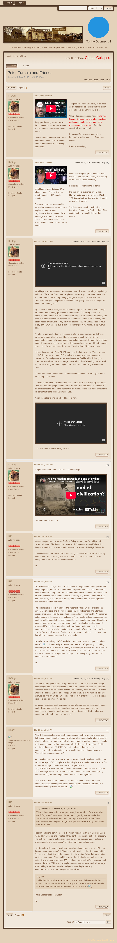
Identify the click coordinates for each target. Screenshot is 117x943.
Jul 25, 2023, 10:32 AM (43, 96)
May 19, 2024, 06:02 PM (43, 802)
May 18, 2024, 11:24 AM (43, 536)
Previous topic (91, 80)
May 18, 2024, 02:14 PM (43, 678)
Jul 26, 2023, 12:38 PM (43, 162)
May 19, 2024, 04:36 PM (43, 730)
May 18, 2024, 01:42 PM (43, 581)
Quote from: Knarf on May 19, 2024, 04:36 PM (57, 809)
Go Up (9, 915)
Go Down (11, 88)
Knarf (11, 729)
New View (103, 152)
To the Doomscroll (98, 41)
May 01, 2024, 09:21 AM (43, 241)
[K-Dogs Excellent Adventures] (9, 124)
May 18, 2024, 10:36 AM (43, 465)
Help (90, 940)
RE (10, 536)
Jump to (70, 922)
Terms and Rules (99, 940)
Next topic (105, 80)
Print (107, 88)
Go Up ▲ (110, 940)
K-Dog (12, 95)
